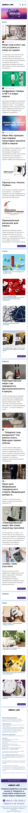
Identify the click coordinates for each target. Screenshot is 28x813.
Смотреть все (21, 246)
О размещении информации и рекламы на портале (14, 772)
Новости (5, 361)
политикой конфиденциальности (18, 769)
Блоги (4, 22)
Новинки (5, 594)
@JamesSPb (5, 742)
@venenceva (5, 746)
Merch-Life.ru (18, 721)
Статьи (4, 251)
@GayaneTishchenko (7, 740)
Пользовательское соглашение (9, 766)
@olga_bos (19, 747)
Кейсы (4, 603)
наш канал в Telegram (15, 790)
